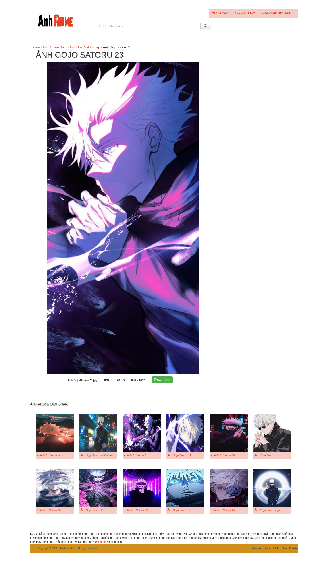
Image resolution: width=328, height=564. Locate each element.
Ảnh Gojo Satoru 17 (179, 510)
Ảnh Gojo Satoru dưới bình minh (56, 455)
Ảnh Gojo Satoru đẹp (85, 47)
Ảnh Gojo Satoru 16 (49, 510)
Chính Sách (272, 548)
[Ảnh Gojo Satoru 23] (123, 217)
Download (162, 379)
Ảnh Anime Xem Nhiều (277, 13)
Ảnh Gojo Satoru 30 (223, 455)
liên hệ (102, 541)
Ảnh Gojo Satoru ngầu (267, 510)
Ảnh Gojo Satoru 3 (265, 455)
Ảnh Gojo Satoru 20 (92, 510)
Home (35, 47)
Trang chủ (220, 13)
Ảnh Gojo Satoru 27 (179, 455)
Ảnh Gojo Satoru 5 (135, 455)
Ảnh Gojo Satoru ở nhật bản (97, 455)
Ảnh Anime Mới (245, 13)
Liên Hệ (256, 548)
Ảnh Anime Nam (55, 47)
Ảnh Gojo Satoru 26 (136, 510)
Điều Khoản (290, 548)
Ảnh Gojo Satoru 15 (223, 510)
